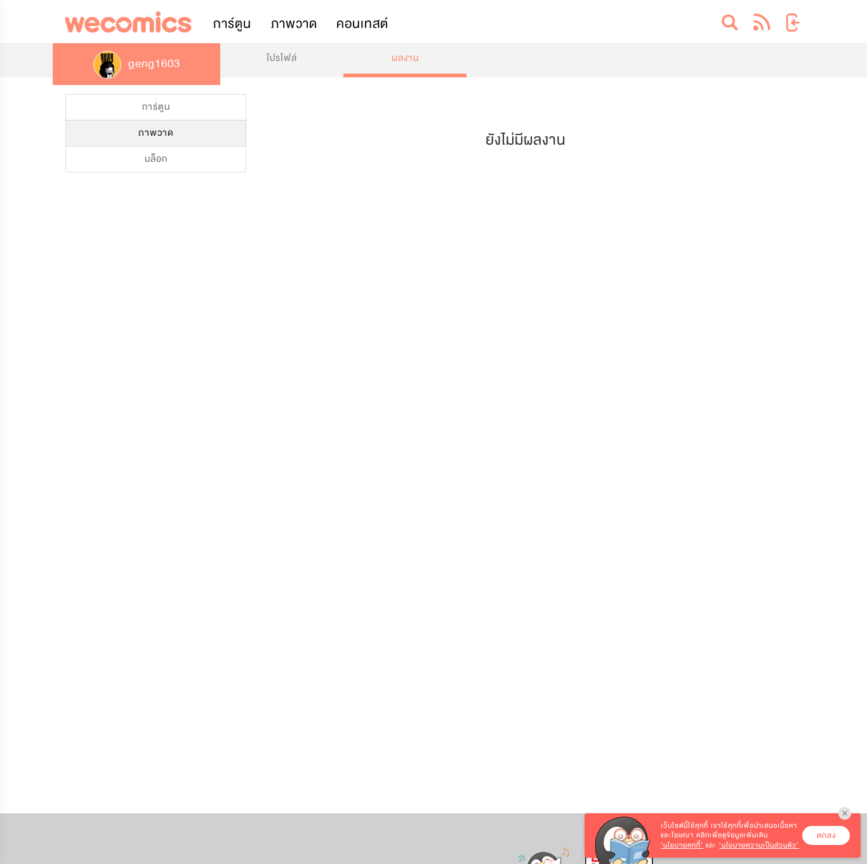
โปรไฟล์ (282, 58)
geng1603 (152, 64)
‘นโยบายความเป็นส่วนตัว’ (759, 845)
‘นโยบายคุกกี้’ (682, 845)
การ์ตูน (232, 24)
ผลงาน (405, 58)
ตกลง (826, 835)
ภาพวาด (294, 24)
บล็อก (156, 159)
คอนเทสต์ (362, 24)
